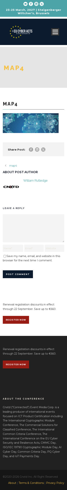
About (12, 483)
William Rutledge (35, 180)
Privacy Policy (55, 483)
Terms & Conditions (31, 483)
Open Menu (55, 31)
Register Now (16, 320)
